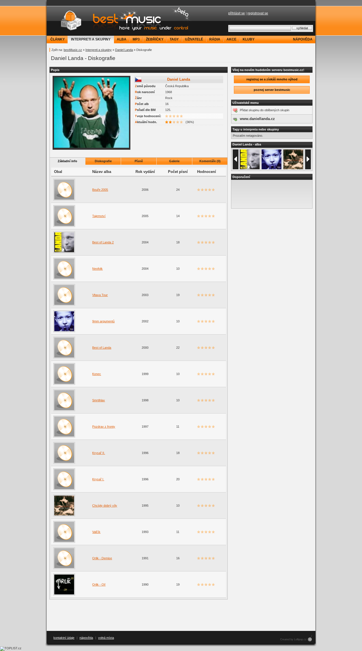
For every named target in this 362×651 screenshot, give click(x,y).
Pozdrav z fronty (103, 426)
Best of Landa (101, 347)
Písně (139, 161)
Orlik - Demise (102, 558)
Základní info (67, 161)
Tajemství (98, 216)
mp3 (136, 39)
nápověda (303, 39)
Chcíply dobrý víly (104, 505)
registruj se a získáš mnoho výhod (272, 79)
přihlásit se (236, 13)
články (57, 39)
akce (231, 39)
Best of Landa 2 (103, 242)
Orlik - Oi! (98, 584)
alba (121, 39)
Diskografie (103, 161)
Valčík (96, 532)
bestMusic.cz (73, 50)
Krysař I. (98, 479)
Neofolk (97, 268)
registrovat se (257, 13)
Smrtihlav (98, 400)
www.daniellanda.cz (257, 119)
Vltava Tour (100, 295)
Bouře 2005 (100, 189)
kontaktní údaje (63, 637)
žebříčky (154, 39)
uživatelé (194, 39)
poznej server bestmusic (272, 89)
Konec (96, 374)
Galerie (174, 161)
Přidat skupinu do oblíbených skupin (264, 110)
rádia (214, 39)
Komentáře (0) (210, 161)
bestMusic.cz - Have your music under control (120, 20)
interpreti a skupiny (91, 39)
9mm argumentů (103, 321)
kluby (249, 39)
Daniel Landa (124, 50)
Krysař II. (98, 453)
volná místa (106, 637)
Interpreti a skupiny (98, 50)
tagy (174, 39)
